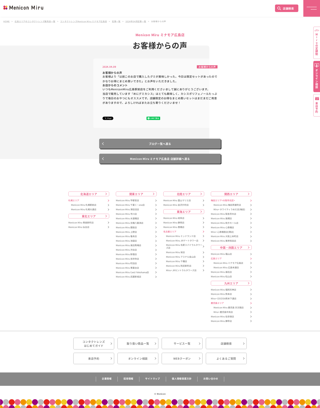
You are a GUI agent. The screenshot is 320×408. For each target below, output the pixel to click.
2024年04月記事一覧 (136, 21)
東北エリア (89, 216)
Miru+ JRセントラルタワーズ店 (181, 270)
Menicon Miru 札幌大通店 (83, 209)
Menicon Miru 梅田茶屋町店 (227, 205)
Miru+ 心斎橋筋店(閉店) (222, 232)
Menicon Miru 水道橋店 (127, 218)
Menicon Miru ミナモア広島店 (228, 263)
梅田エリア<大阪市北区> (223, 200)
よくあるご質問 (226, 358)
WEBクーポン (182, 358)
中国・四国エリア (231, 247)
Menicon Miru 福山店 (221, 254)
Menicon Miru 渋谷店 (126, 249)
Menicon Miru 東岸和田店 (223, 240)
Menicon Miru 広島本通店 (226, 267)
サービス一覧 (182, 343)
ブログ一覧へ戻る (160, 144)
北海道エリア (88, 194)
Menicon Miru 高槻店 (221, 218)
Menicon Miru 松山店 (221, 276)
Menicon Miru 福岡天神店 (223, 289)
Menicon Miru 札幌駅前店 (83, 205)
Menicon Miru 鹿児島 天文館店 (229, 307)
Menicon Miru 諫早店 (221, 321)
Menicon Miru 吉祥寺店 (127, 258)
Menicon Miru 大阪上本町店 (224, 236)
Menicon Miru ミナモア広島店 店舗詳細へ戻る (160, 159)
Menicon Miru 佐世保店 (222, 316)
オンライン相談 (138, 358)
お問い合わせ (210, 378)
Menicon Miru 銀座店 (126, 227)
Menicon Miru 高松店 (221, 272)
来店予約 (93, 358)
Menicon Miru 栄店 (175, 252)
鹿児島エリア (217, 303)
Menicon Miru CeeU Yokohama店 (132, 272)
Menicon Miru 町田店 (126, 263)
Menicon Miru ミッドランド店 (181, 236)
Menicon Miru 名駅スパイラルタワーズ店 (184, 246)
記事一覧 (116, 21)
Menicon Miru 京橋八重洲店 (129, 223)
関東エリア (136, 194)
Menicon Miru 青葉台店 (127, 267)
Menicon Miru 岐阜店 (173, 218)
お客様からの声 (207, 66)
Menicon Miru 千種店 (176, 261)
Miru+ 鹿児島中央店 (223, 312)
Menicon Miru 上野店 (126, 232)
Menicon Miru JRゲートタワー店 (182, 240)
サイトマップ (152, 378)
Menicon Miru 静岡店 (173, 222)
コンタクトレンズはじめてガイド (93, 344)
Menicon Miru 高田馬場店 (128, 245)
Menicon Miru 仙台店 (78, 227)
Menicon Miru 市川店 (126, 214)
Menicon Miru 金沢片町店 (176, 205)
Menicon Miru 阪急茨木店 (223, 214)
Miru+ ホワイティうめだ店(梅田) (229, 209)
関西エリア (231, 194)
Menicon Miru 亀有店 (126, 236)
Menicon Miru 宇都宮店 (127, 200)
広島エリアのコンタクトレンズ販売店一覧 (35, 21)
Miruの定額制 (317, 44)
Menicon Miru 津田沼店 (127, 209)
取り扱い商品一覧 (138, 343)
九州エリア (231, 283)
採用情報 (128, 378)
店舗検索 (288, 8)
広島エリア (216, 258)
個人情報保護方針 (182, 378)
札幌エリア (73, 200)
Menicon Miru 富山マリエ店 (177, 200)
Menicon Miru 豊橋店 (173, 227)
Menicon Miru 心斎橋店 (222, 227)
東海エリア (184, 212)
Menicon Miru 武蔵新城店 (128, 276)
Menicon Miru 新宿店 (126, 254)
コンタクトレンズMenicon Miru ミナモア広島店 (83, 21)
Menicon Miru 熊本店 (221, 294)
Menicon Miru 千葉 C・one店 (130, 205)
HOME (6, 21)
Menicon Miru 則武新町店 (178, 265)
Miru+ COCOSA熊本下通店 (223, 298)
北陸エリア (184, 194)
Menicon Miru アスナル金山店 (181, 256)
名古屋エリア (169, 231)
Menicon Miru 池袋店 (126, 240)
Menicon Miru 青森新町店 (81, 222)
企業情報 (107, 378)
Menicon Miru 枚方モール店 (224, 223)
